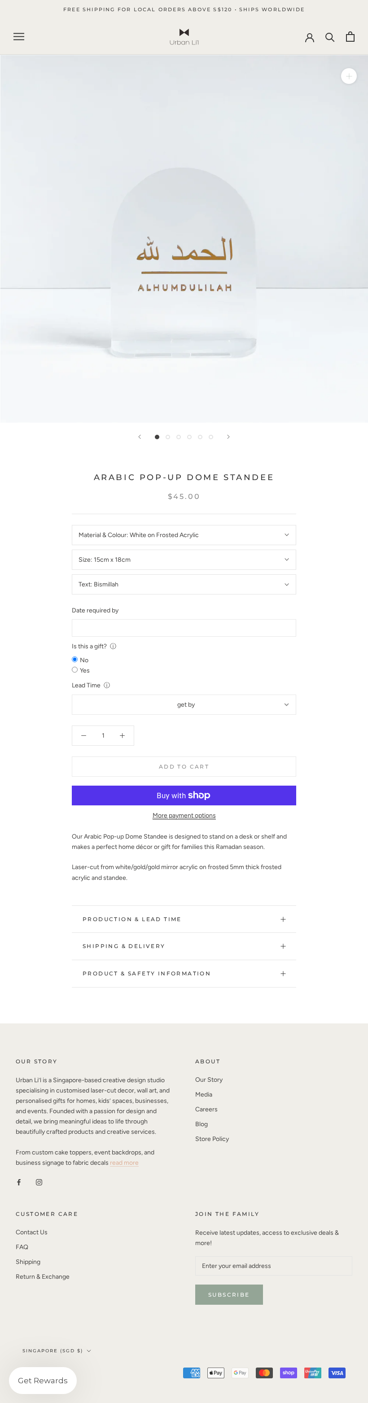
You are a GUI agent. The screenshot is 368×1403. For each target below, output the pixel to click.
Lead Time (86, 685)
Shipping (28, 1262)
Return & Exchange (43, 1277)
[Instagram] (39, 1182)
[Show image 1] (157, 437)
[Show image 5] (200, 437)
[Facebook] (19, 1182)
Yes (85, 670)
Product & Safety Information (147, 973)
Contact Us (32, 1232)
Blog (201, 1124)
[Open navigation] (18, 36)
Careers (206, 1109)
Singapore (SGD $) (52, 1351)
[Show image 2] (168, 437)
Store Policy (212, 1139)
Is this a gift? (89, 646)
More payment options (184, 815)
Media (203, 1094)
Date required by (95, 610)
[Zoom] (349, 76)
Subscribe (229, 1294)
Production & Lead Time (132, 919)
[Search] (330, 36)
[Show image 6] (211, 437)
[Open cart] (350, 36)
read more (124, 1163)
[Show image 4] (189, 437)
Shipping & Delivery (124, 946)
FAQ (22, 1247)
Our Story (209, 1080)
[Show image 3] (178, 437)
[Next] (228, 437)
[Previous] (139, 437)
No (84, 660)
